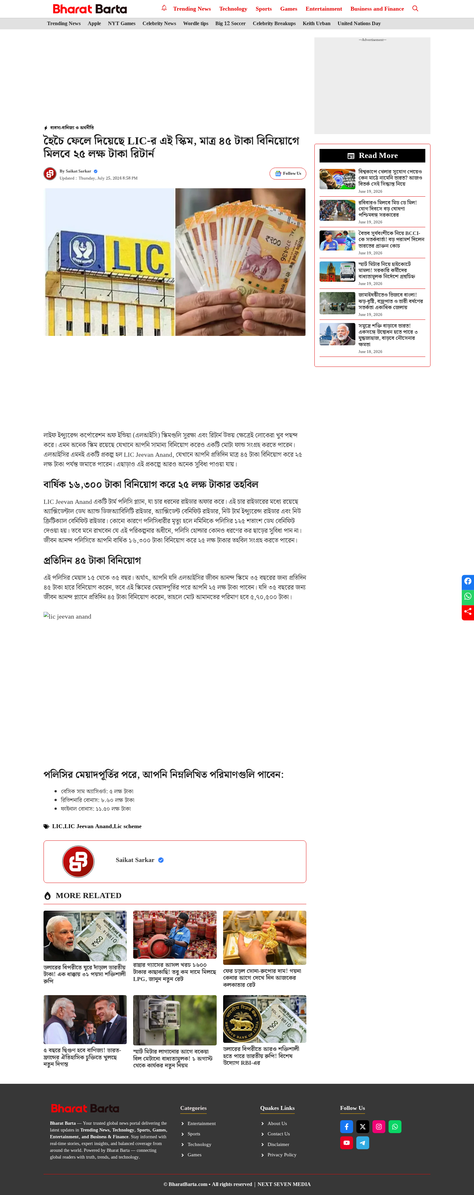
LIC (57, 826)
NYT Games (121, 24)
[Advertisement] (175, 77)
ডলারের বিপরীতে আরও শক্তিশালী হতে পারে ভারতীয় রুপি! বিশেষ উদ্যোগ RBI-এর (261, 1056)
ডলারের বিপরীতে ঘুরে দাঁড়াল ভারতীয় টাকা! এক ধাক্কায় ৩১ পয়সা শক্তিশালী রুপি (85, 974)
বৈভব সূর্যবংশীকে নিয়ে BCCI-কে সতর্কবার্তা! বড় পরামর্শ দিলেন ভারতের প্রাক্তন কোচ (391, 240)
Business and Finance (377, 9)
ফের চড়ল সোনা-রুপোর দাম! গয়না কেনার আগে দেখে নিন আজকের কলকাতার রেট (262, 978)
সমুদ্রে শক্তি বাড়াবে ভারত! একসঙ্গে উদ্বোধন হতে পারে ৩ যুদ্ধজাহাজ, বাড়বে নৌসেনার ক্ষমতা (388, 335)
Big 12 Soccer (230, 24)
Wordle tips (195, 24)
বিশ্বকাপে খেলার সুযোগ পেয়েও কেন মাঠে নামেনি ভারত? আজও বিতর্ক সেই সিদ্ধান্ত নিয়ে (390, 178)
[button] (415, 9)
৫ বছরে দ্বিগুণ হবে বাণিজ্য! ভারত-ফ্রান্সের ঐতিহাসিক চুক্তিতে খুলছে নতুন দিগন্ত (82, 1057)
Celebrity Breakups (274, 24)
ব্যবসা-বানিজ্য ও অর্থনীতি (72, 128)
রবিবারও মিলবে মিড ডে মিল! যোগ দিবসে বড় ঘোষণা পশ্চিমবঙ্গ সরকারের (388, 209)
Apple (94, 24)
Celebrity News (159, 24)
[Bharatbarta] (89, 9)
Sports (264, 9)
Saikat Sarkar (78, 171)
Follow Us (292, 173)
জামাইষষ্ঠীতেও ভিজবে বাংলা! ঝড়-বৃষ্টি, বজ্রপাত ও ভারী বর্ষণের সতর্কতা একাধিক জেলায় (391, 301)
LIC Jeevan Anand (88, 826)
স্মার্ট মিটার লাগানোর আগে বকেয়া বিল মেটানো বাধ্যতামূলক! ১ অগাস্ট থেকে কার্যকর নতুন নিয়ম (172, 1058)
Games (288, 9)
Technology (233, 9)
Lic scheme (128, 826)
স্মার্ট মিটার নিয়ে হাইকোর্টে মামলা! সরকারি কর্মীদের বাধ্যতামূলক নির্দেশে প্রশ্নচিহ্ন (387, 270)
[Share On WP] (468, 597)
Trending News (192, 9)
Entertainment (324, 9)
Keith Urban (317, 24)
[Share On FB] (468, 582)
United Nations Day (359, 24)
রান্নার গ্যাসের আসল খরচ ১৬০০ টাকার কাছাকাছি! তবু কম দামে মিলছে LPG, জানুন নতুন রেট (174, 972)
